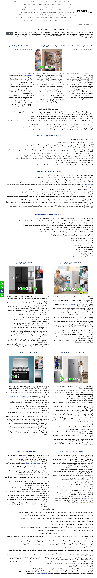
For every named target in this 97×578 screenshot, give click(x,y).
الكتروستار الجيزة (85, 184)
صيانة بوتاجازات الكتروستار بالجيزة (21, 396)
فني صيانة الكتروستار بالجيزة (74, 147)
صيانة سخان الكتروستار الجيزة (31, 463)
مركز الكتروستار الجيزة (83, 95)
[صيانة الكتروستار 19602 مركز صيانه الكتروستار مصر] (85, 11)
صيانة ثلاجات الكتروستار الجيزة (25, 344)
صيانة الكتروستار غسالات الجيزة (71, 304)
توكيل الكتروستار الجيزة (43, 573)
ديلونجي (74, 563)
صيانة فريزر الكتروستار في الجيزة (76, 431)
